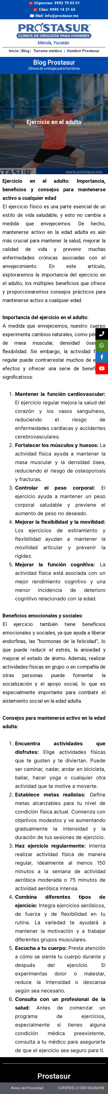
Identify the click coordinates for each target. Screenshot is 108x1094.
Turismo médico (47, 51)
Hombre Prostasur (83, 51)
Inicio (14, 51)
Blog (25, 51)
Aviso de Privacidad (27, 1088)
